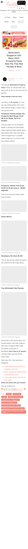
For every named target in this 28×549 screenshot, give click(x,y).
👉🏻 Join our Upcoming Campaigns (11, 390)
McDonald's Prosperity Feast (13, 408)
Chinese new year (15, 397)
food (4, 397)
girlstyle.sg (21, 389)
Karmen (12, 78)
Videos (13, 21)
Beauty (15, 17)
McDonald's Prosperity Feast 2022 (13, 411)
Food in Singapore (9, 402)
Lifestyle (6, 21)
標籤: (3, 394)
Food (18, 70)
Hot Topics (7, 17)
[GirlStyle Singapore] (14, 5)
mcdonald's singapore (10, 400)
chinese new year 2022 (11, 405)
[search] (25, 5)
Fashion (21, 17)
